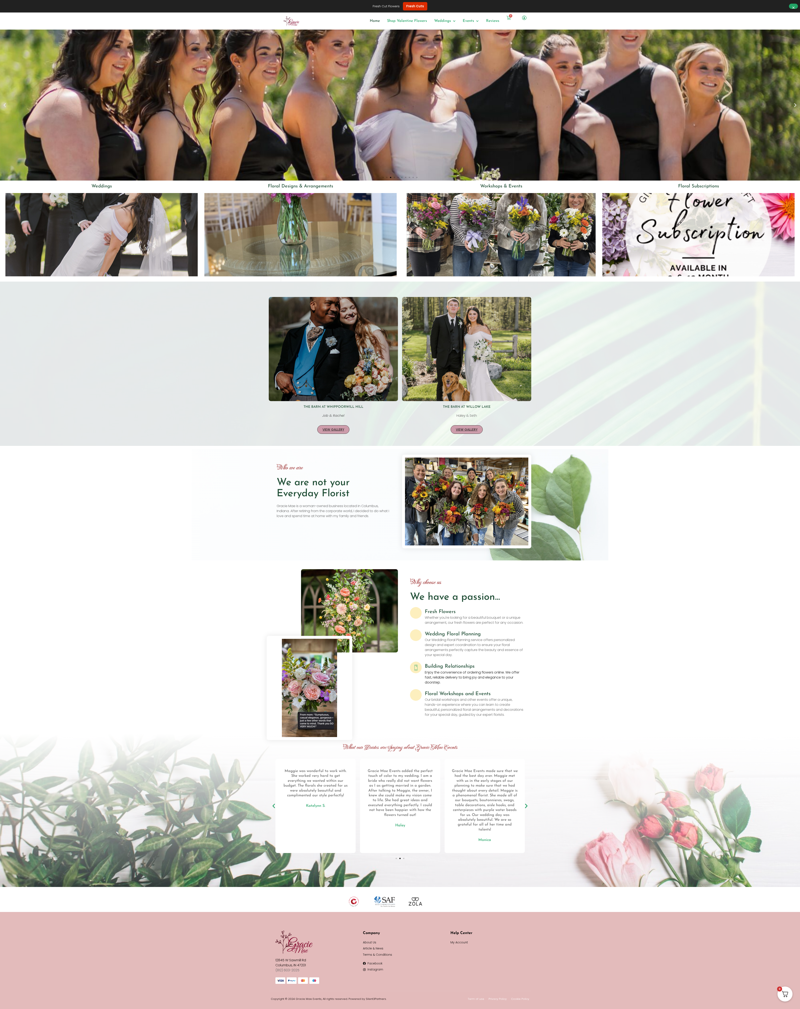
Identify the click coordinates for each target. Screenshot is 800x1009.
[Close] (793, 6)
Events (468, 21)
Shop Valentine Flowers (407, 21)
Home (375, 21)
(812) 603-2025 (287, 970)
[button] (4, 105)
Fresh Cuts (415, 6)
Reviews (492, 21)
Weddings (442, 21)
